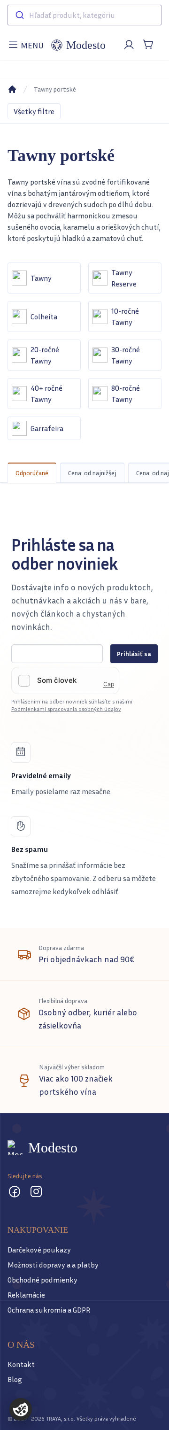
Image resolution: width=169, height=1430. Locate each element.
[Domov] (12, 89)
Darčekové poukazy (39, 1249)
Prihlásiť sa (134, 653)
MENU (27, 47)
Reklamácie (26, 1294)
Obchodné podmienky (42, 1279)
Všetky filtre (34, 111)
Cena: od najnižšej (92, 473)
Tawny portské (55, 89)
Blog (15, 1379)
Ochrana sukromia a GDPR (49, 1309)
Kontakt (21, 1364)
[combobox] (84, 15)
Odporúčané (31, 473)
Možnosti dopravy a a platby (53, 1264)
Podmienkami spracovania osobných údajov (66, 708)
